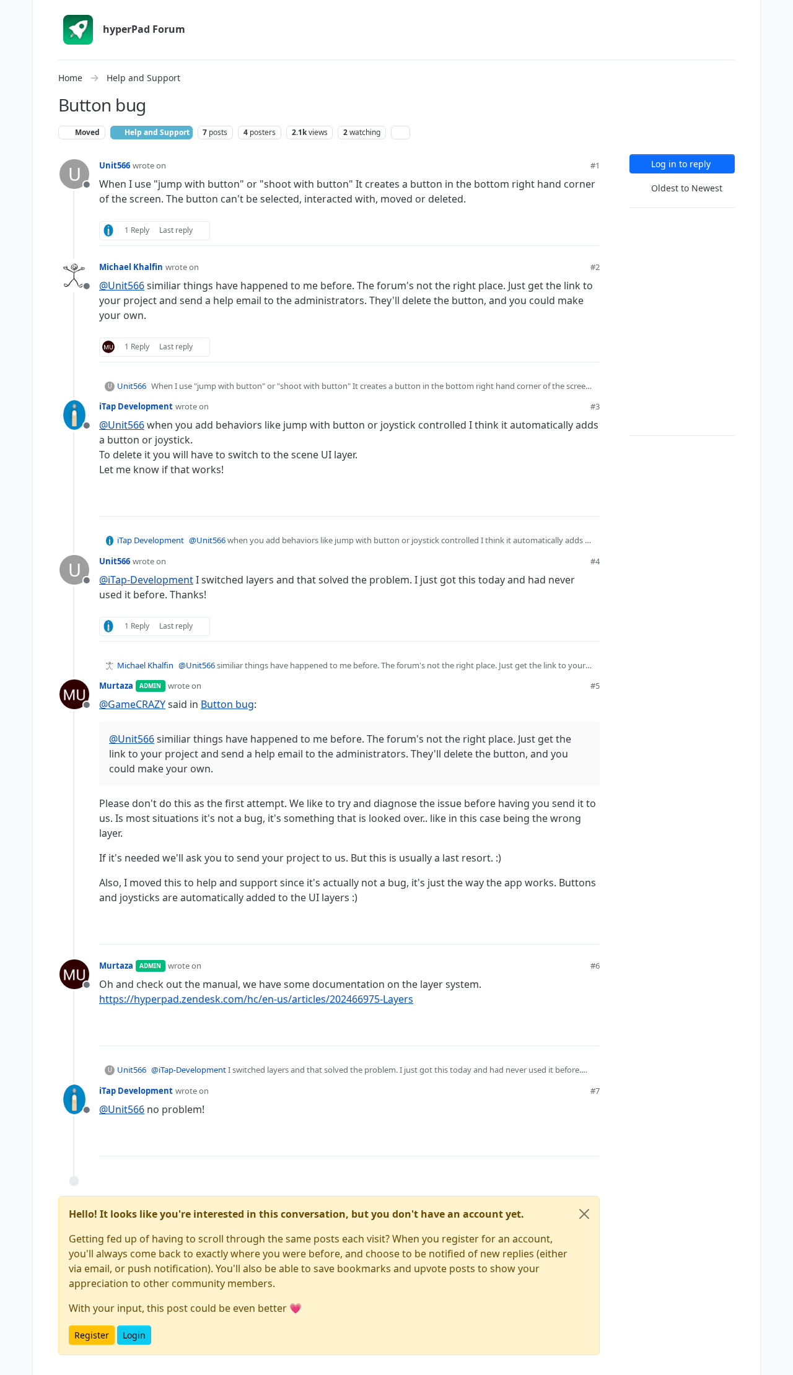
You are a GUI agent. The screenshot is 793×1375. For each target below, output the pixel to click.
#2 (595, 267)
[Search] (16, 139)
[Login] (777, 15)
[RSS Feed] (400, 132)
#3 (595, 406)
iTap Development (136, 406)
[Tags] (16, 64)
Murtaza (116, 685)
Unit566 (114, 165)
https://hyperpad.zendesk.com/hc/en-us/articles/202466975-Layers (256, 999)
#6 (595, 965)
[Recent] (16, 40)
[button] (16, 1335)
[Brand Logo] (78, 30)
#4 (595, 561)
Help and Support (156, 132)
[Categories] (16, 15)
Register (91, 1335)
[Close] (584, 1214)
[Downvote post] (589, 230)
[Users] (16, 114)
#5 (595, 685)
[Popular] (16, 89)
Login (134, 1335)
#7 (595, 1090)
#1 (595, 165)
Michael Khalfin (131, 267)
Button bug (227, 704)
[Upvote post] (546, 230)
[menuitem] (777, 15)
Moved (86, 132)
